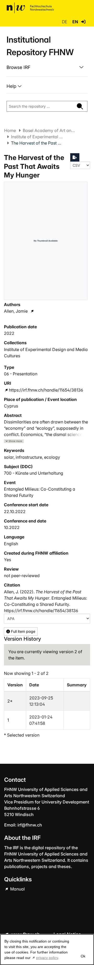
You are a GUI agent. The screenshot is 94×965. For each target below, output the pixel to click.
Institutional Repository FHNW (40, 46)
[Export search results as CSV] (75, 157)
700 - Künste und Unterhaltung (33, 473)
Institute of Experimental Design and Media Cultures (37, 136)
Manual (17, 889)
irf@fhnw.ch (29, 825)
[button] (83, 22)
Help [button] (12, 86)
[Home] (30, 7)
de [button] (65, 21)
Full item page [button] (22, 631)
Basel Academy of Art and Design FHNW (49, 130)
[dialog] (47, 949)
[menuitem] (47, 67)
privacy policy (47, 958)
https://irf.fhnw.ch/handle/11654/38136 (46, 390)
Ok (83, 956)
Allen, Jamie (16, 311)
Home (10, 130)
